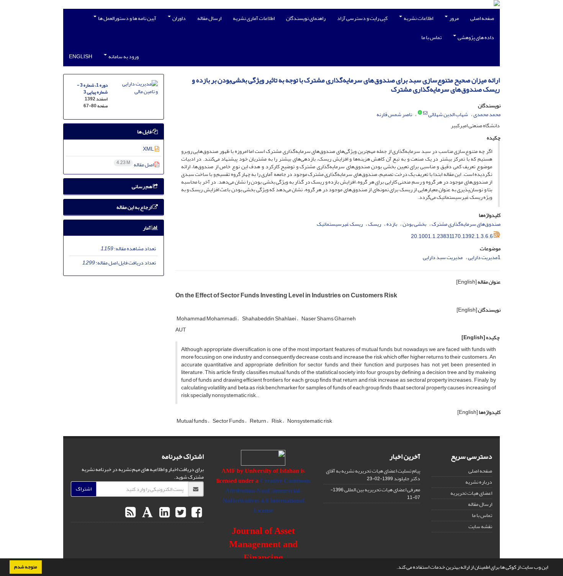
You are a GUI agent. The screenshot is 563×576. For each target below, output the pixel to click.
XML (149, 149)
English (80, 56)
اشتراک (84, 489)
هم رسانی (142, 186)
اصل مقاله (135, 164)
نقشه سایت (480, 526)
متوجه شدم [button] (25, 566)
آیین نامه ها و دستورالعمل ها (126, 18)
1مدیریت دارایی (484, 257)
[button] (394, 568)
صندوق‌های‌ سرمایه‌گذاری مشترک (466, 224)
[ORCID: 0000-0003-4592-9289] (419, 113)
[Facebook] (196, 513)
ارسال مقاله (209, 18)
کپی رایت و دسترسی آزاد (362, 18)
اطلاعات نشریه (418, 18)
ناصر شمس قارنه (394, 114)
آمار (147, 228)
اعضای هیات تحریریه (471, 493)
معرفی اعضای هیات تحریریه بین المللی (382, 489)
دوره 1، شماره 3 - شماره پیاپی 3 (92, 89)
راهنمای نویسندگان (306, 18)
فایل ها (144, 131)
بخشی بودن (414, 224)
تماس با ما (431, 37)
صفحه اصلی (482, 18)
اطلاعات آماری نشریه (254, 18)
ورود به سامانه (123, 56)
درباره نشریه (478, 482)
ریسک (374, 224)
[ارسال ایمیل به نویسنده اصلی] (425, 113)
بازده (391, 224)
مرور (453, 18)
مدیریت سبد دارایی (443, 257)
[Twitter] (180, 513)
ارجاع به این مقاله (134, 207)
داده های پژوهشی (475, 37)
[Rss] (130, 513)
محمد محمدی (487, 114)
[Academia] (146, 513)
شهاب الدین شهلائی (448, 114)
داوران (179, 18)
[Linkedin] (163, 513)
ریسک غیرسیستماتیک (340, 224)
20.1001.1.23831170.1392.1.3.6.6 (452, 236)
